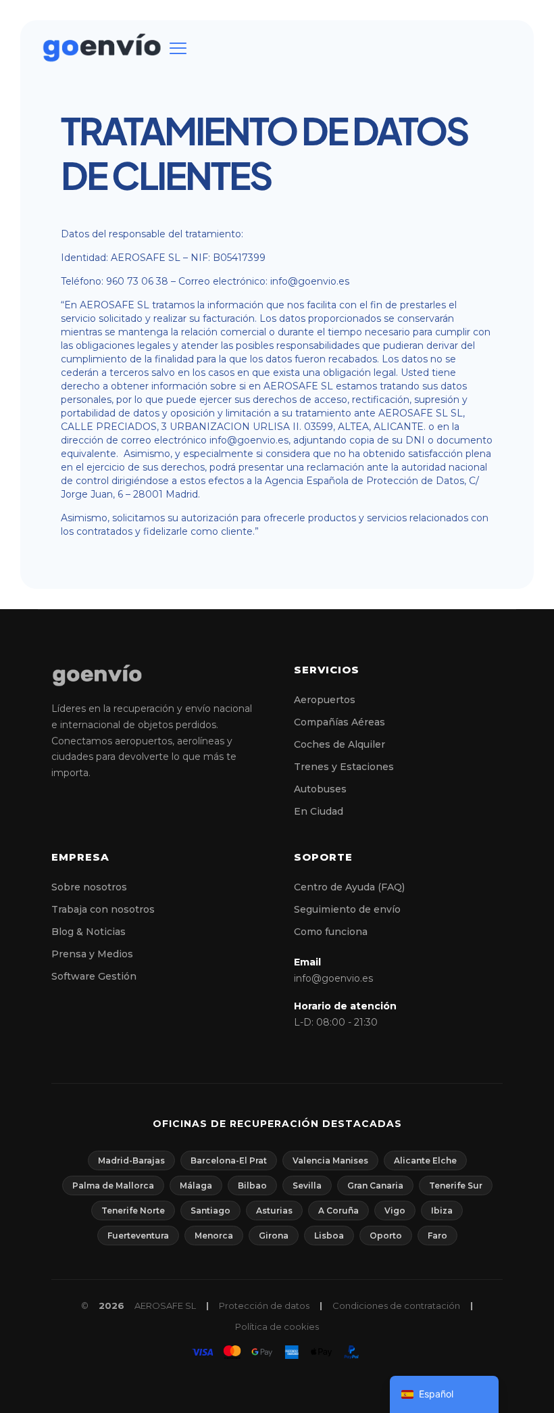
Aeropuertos (324, 700)
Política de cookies (277, 1326)
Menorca (214, 1235)
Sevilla (307, 1185)
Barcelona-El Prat (229, 1160)
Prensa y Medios (92, 954)
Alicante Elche (425, 1160)
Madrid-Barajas (131, 1160)
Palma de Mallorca (113, 1185)
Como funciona (331, 932)
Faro (437, 1235)
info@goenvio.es (333, 978)
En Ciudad (318, 811)
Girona (273, 1235)
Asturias (274, 1210)
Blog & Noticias (88, 932)
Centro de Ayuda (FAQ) (349, 887)
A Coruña (338, 1210)
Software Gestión (93, 976)
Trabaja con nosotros (103, 909)
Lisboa (329, 1235)
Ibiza (442, 1210)
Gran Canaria (375, 1185)
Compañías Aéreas (339, 722)
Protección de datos (264, 1305)
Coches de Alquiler (339, 744)
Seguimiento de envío (347, 909)
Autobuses (320, 789)
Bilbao (252, 1185)
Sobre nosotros (89, 887)
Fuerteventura (138, 1235)
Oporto (386, 1235)
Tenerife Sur (455, 1185)
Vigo (394, 1210)
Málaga (196, 1185)
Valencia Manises (330, 1160)
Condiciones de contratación (396, 1305)
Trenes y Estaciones (344, 767)
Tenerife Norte (133, 1210)
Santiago (210, 1210)
